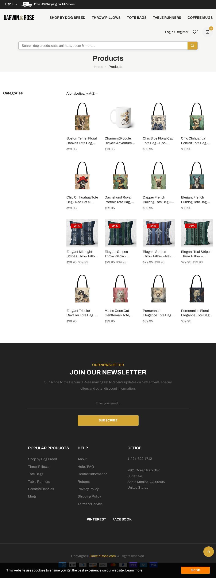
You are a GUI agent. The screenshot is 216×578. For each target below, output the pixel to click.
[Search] (192, 46)
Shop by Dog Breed (42, 459)
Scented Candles (41, 489)
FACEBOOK (122, 519)
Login (169, 32)
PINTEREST (96, 519)
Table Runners (39, 481)
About (82, 459)
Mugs (32, 496)
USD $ (9, 4)
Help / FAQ (86, 466)
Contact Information (92, 474)
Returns (84, 481)
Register (182, 32)
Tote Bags (35, 474)
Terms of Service (90, 504)
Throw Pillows (38, 466)
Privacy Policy (88, 489)
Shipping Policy (89, 496)
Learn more (133, 570)
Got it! (195, 570)
